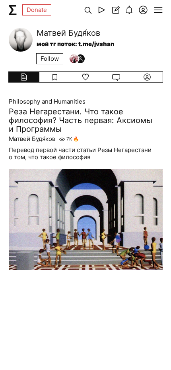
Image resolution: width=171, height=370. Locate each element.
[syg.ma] (13, 10)
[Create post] (115, 10)
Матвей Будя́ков (32, 139)
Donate (37, 9)
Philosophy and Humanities (47, 101)
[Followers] (77, 59)
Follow (50, 58)
